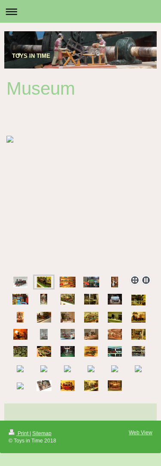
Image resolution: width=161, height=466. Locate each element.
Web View (140, 433)
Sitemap (42, 433)
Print (23, 433)
